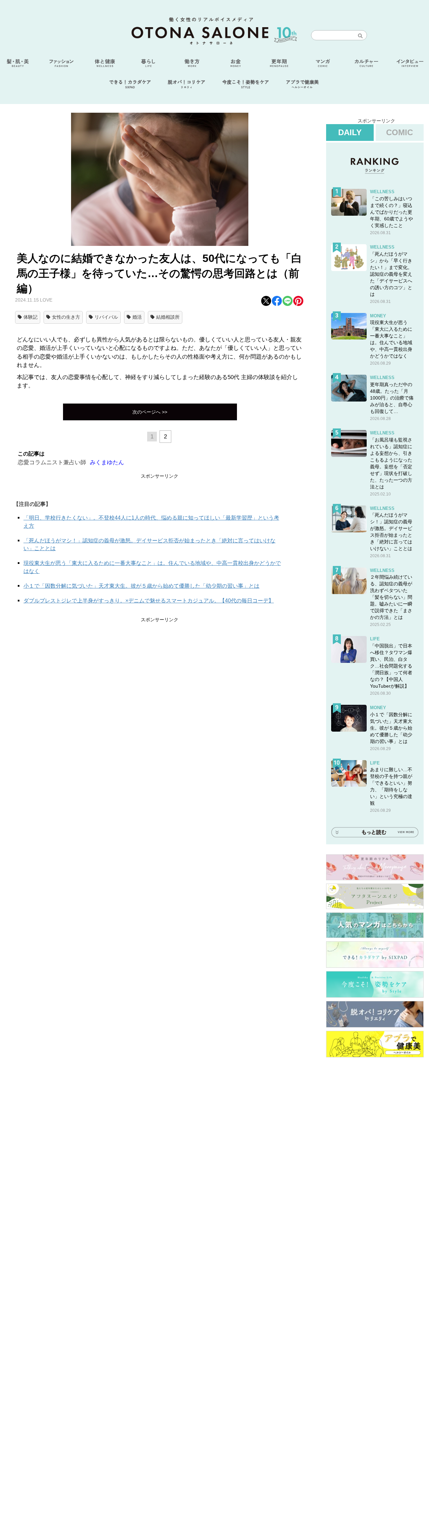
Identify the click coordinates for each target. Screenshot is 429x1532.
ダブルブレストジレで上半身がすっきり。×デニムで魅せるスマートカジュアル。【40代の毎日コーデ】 (148, 600)
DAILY (350, 132)
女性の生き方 (66, 317)
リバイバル (106, 317)
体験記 (30, 317)
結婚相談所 (168, 317)
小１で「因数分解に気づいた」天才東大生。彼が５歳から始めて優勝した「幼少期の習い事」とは (141, 586)
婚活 (137, 317)
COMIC (399, 132)
